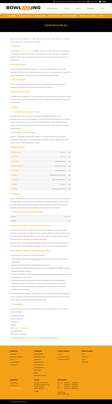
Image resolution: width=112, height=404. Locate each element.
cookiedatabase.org (31, 337)
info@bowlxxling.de (93, 1)
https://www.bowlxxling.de (25, 51)
